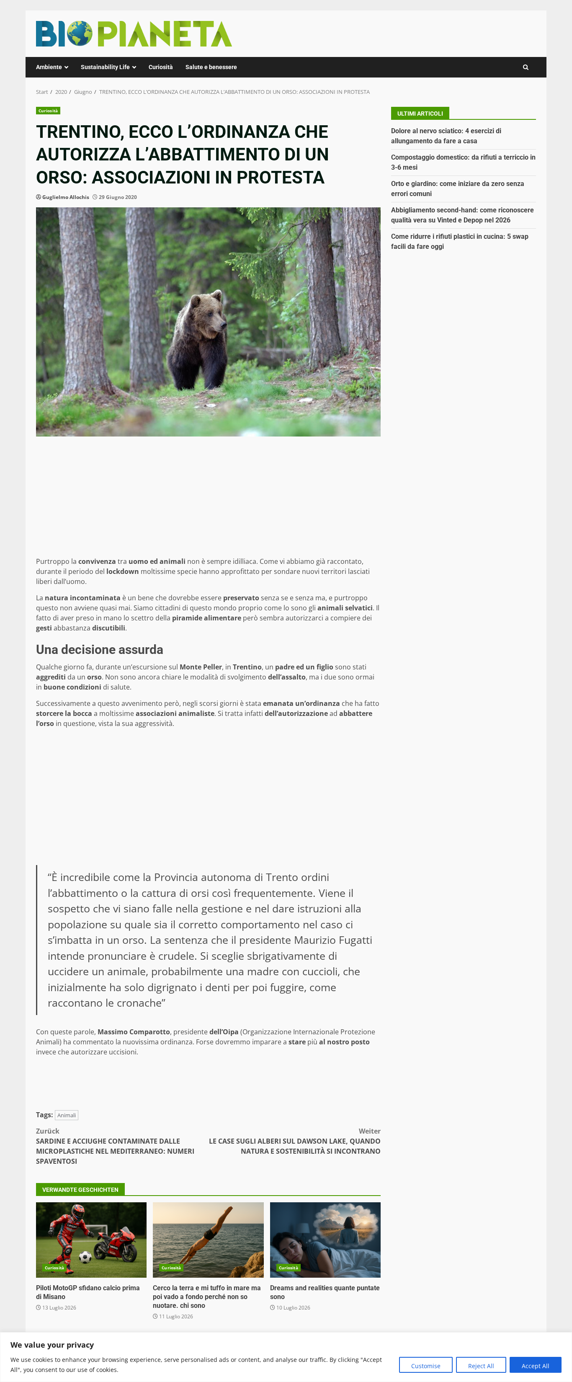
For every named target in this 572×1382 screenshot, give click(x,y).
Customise (426, 1366)
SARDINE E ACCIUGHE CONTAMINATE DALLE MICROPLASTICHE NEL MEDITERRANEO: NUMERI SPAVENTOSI (115, 1146)
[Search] (525, 67)
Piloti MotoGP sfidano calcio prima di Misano (91, 1240)
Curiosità (161, 67)
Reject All (481, 1366)
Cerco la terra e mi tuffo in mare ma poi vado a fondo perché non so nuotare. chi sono (208, 1240)
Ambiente (49, 67)
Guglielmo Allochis (65, 197)
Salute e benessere (211, 67)
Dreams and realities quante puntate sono (325, 1240)
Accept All (535, 1366)
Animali (66, 1115)
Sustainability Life (105, 67)
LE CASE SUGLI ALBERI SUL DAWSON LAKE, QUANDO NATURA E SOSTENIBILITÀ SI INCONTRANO (295, 1141)
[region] (286, 1357)
